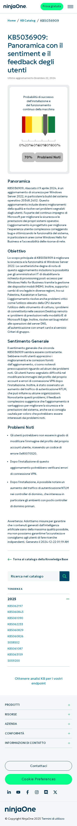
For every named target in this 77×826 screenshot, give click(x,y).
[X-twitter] (55, 792)
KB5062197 (15, 606)
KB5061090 (15, 618)
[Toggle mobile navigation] (70, 6)
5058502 (14, 642)
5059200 (14, 660)
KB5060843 (15, 612)
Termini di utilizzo (52, 818)
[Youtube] (18, 792)
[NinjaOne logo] (15, 7)
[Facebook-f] (27, 792)
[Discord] (46, 792)
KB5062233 (15, 624)
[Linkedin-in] (9, 792)
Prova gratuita (52, 6)
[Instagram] (37, 792)
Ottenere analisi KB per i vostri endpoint (38, 680)
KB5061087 (15, 648)
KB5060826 (15, 636)
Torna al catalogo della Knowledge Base (40, 559)
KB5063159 (15, 654)
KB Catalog (28, 20)
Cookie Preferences (39, 779)
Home (12, 20)
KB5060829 (15, 630)
